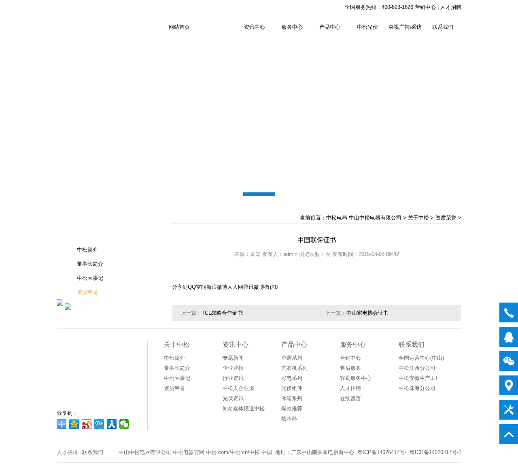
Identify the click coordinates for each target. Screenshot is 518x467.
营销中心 (425, 7)
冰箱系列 (291, 398)
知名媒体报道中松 (244, 408)
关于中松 (216, 27)
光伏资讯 (233, 398)
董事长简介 (90, 264)
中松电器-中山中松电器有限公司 (363, 218)
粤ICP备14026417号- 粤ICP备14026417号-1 (409, 452)
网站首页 (179, 27)
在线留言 (350, 398)
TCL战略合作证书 (222, 313)
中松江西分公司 (417, 368)
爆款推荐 (291, 408)
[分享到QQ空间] (74, 424)
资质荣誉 (87, 292)
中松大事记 (90, 278)
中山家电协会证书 (367, 313)
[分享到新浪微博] (87, 424)
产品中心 (329, 27)
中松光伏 (367, 27)
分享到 (180, 287)
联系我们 (442, 27)
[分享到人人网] (112, 424)
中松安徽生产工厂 (420, 378)
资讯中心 (254, 27)
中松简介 (87, 250)
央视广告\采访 (405, 27)
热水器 (289, 419)
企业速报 (233, 368)
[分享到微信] (124, 424)
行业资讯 (233, 378)
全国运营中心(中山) (421, 358)
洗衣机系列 (294, 368)
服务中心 (292, 27)
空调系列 (291, 358)
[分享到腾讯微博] (99, 424)
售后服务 (350, 368)
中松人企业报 (238, 388)
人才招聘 (450, 7)
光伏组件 (291, 388)
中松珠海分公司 (417, 388)
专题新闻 (233, 358)
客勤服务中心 (356, 378)
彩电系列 (291, 378)
